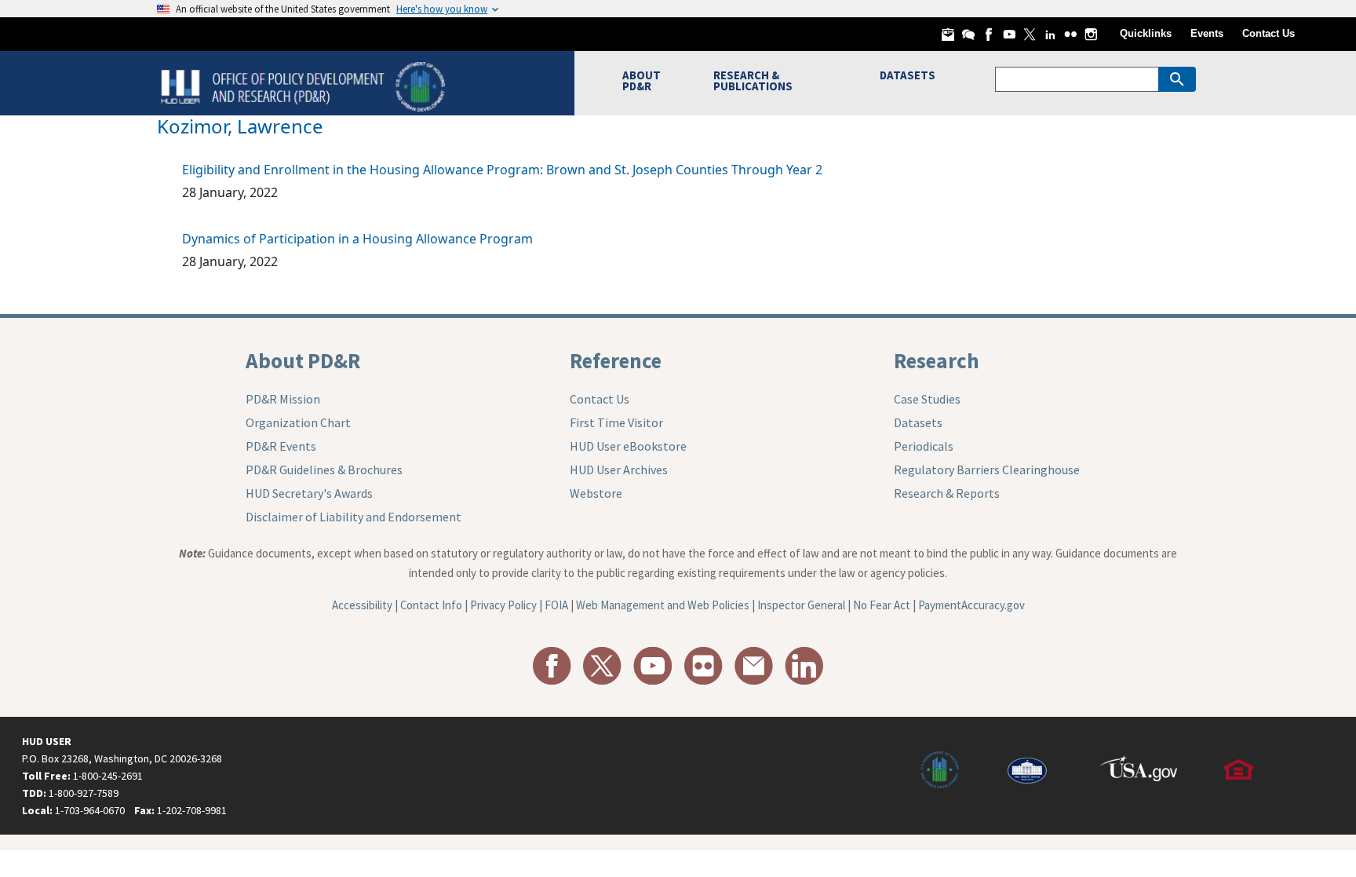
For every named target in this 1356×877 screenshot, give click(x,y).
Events (1206, 33)
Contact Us (1268, 33)
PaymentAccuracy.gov (971, 604)
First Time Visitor (616, 422)
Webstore (596, 493)
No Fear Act (881, 604)
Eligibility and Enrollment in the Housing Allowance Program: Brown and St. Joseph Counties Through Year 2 (502, 169)
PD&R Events (281, 446)
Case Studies (927, 399)
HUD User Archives (619, 469)
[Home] (305, 85)
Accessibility (362, 604)
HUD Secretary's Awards (309, 493)
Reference (616, 360)
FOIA (556, 604)
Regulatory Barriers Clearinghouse (987, 469)
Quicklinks (1146, 33)
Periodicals (923, 446)
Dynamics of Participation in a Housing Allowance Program (357, 238)
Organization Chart (298, 422)
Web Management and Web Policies (662, 604)
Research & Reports (947, 493)
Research (936, 360)
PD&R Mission (283, 399)
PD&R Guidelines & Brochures (324, 469)
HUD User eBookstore (628, 446)
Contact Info (431, 604)
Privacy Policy (503, 604)
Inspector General (801, 604)
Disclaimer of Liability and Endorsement (353, 516)
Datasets (918, 422)
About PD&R (303, 360)
